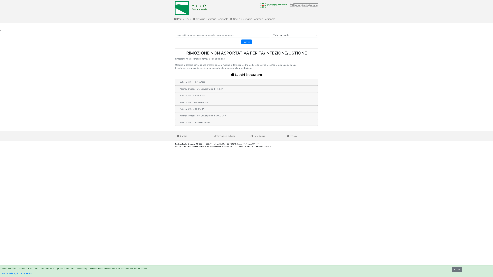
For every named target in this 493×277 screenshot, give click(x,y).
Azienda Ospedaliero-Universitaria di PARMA (201, 89)
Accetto (457, 269)
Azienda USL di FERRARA (192, 109)
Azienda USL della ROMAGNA (194, 102)
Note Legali (259, 136)
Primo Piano (184, 19)
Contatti (183, 136)
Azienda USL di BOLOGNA (192, 82)
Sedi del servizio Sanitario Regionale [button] (254, 19)
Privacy (293, 136)
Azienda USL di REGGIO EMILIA (195, 122)
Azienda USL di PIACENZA (192, 95)
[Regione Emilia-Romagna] (304, 4)
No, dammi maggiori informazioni (17, 273)
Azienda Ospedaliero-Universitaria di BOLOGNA (203, 115)
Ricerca (246, 42)
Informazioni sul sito (225, 136)
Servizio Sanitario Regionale (211, 19)
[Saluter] (273, 4)
